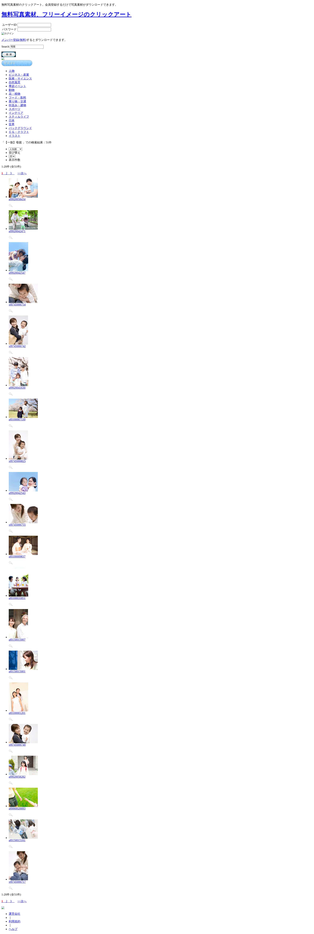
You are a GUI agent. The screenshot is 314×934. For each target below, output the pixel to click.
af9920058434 (17, 199)
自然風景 (14, 82)
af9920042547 (17, 272)
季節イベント (17, 86)
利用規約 (14, 921)
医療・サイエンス (20, 78)
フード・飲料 (17, 97)
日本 (12, 120)
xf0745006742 (17, 346)
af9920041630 (17, 387)
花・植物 (14, 93)
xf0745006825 (17, 461)
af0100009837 (17, 556)
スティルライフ (19, 116)
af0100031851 (17, 598)
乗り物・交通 (17, 101)
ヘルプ (13, 929)
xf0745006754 (17, 304)
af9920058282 (17, 776)
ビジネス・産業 (19, 74)
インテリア (16, 112)
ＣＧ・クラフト (19, 131)
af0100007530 (17, 419)
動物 (12, 89)
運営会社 (14, 913)
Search (5, 46)
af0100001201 (17, 713)
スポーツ (14, 109)
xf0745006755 (17, 524)
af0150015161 (17, 840)
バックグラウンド (20, 128)
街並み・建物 (17, 105)
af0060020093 (17, 808)
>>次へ (22, 173)
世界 (12, 124)
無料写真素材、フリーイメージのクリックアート (66, 14)
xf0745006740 (17, 744)
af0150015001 (17, 671)
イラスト (14, 135)
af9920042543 (17, 493)
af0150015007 (17, 639)
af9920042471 (17, 231)
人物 (12, 70)
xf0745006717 (17, 881)
